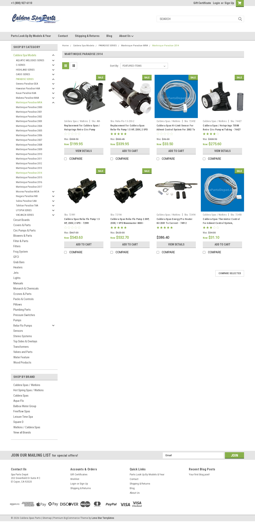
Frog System (20, 251)
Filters (17, 246)
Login (216, 3)
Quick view (83, 115)
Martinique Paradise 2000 (29, 107)
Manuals (18, 283)
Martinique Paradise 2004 (29, 125)
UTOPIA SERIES (24, 210)
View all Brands (22, 432)
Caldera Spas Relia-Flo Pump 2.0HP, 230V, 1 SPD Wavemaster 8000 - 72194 (129, 223)
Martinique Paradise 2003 (29, 121)
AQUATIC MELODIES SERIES (30, 60)
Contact (63, 36)
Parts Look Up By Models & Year (31, 36)
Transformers (21, 347)
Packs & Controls (23, 299)
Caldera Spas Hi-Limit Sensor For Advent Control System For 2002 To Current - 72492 (176, 129)
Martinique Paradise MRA (29, 102)
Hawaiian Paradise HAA (28, 88)
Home (65, 45)
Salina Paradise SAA (26, 200)
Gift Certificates (78, 474)
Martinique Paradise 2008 (29, 144)
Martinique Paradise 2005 (29, 130)
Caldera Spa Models (24, 55)
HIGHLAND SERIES (25, 69)
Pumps (17, 320)
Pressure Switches (24, 315)
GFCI (16, 257)
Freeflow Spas (21, 411)
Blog (109, 36)
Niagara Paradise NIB (27, 196)
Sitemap (46, 518)
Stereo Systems (22, 336)
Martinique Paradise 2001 (29, 111)
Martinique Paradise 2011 (29, 158)
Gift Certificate (202, 3)
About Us (125, 36)
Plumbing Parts (22, 309)
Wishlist (74, 479)
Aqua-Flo (18, 401)
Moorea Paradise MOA (27, 191)
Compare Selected (230, 273)
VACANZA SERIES (25, 214)
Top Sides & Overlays (25, 341)
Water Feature (21, 357)
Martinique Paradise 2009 (29, 149)
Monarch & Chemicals (26, 288)
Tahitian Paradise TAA (27, 205)
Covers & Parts (22, 225)
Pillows (17, 304)
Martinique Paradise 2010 (29, 154)
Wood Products (22, 362)
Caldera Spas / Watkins (26, 385)
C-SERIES (20, 64)
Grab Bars (19, 262)
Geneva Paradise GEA (27, 83)
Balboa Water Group (24, 406)
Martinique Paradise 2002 (29, 116)
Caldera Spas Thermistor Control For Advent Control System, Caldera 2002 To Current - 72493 (221, 223)
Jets (16, 273)
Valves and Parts (22, 352)
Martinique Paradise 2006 (29, 135)
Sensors (18, 331)
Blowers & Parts (22, 235)
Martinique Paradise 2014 (29, 172)
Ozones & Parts (22, 294)
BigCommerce (72, 518)
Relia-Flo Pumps (22, 325)
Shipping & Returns (87, 36)
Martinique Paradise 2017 (29, 186)
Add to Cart (130, 151)
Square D (18, 422)
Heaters (18, 267)
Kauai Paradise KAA (26, 93)
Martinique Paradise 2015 (29, 177)
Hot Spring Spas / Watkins (28, 390)
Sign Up (229, 3)
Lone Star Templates (103, 518)
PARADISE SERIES (25, 79)
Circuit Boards (21, 220)
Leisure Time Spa (23, 417)
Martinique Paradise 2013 (29, 167)
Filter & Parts (20, 241)
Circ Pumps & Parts (24, 230)
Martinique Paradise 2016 (29, 182)
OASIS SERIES (23, 74)
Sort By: (114, 65)
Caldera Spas (20, 395)
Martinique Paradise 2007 (29, 139)
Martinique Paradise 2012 (29, 163)
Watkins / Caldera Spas (26, 427)
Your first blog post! (199, 474)
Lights (17, 278)
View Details (84, 151)
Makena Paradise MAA (27, 97)
